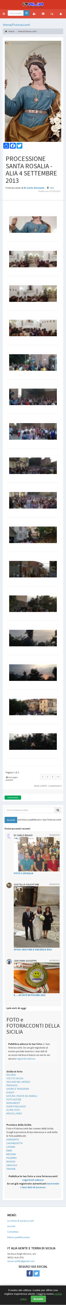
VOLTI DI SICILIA (14, 1078)
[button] (4, 13)
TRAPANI (10, 1169)
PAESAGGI (11, 1085)
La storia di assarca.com (20, 1220)
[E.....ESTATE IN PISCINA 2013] (37, 978)
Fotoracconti (21, 25)
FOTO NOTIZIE (13, 1099)
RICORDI (11, 1075)
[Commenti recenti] (51, 13)
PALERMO (11, 1157)
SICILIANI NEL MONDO (18, 1082)
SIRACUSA (11, 1165)
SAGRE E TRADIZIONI (17, 1089)
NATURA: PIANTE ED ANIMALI (21, 1096)
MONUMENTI (13, 1103)
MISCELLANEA (14, 1113)
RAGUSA (10, 1161)
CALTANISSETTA (14, 1143)
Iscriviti (11, 1226)
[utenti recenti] (34, 13)
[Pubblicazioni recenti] (43, 13)
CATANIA (10, 1146)
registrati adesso (25, 1058)
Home (7, 25)
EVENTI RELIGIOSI (16, 1106)
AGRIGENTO (12, 1139)
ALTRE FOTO (13, 1110)
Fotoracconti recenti (17, 828)
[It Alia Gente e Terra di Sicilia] (33, 4)
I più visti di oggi (16, 1008)
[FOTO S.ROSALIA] (37, 854)
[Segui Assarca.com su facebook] (30, 1273)
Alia (52, 187)
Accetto (38, 1298)
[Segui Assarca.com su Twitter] (36, 1273)
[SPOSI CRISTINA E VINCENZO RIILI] (37, 917)
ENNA (9, 1150)
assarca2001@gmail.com (20, 1261)
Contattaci (13, 1231)
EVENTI (10, 1092)
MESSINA (11, 1154)
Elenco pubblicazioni (18, 1237)
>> (58, 776)
